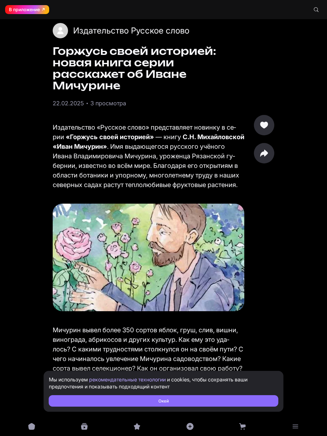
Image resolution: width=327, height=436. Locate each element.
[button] (264, 153)
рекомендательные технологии (127, 379)
